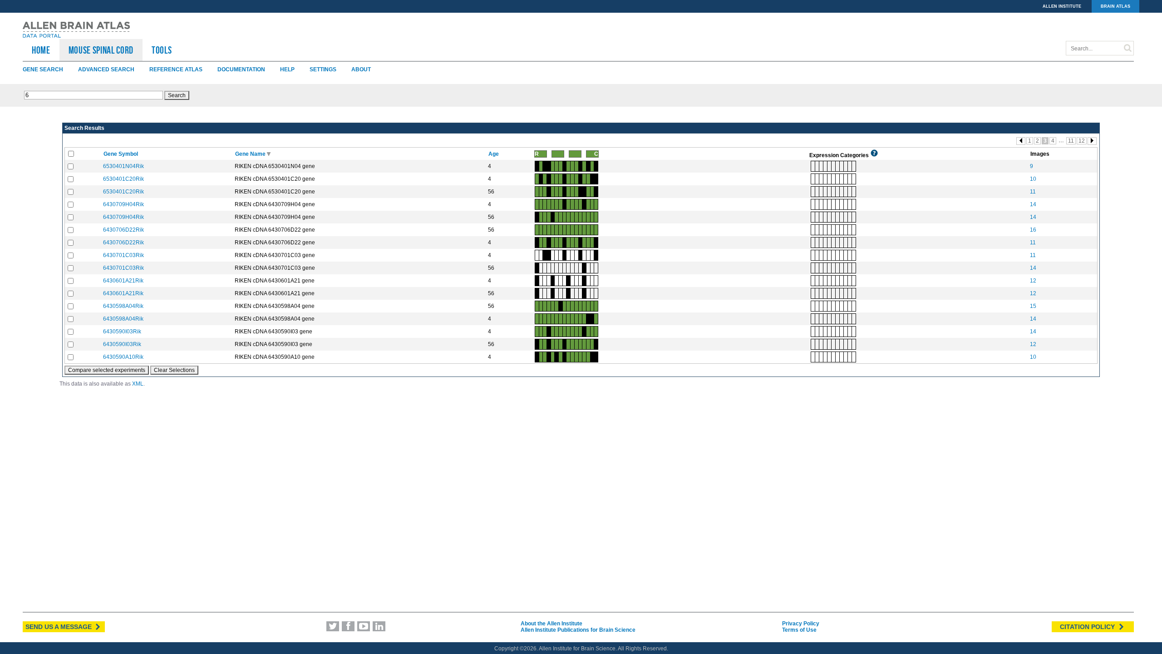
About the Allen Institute (551, 623)
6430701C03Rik (123, 255)
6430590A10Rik (123, 357)
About (361, 69)
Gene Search (43, 69)
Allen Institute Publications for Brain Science (578, 630)
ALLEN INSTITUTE (1062, 6)
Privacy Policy (800, 623)
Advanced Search (106, 69)
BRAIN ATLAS (1115, 6)
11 (1071, 141)
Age (494, 154)
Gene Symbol (121, 154)
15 (1033, 306)
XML (137, 384)
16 (1033, 230)
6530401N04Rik (123, 166)
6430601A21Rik (123, 280)
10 (1033, 179)
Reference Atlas (175, 69)
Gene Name (251, 154)
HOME (41, 50)
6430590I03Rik (122, 331)
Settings (323, 69)
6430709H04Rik (123, 204)
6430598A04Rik (123, 306)
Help (287, 69)
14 (1033, 204)
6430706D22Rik (123, 230)
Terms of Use (799, 630)
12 (1081, 141)
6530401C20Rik (123, 179)
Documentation (241, 69)
